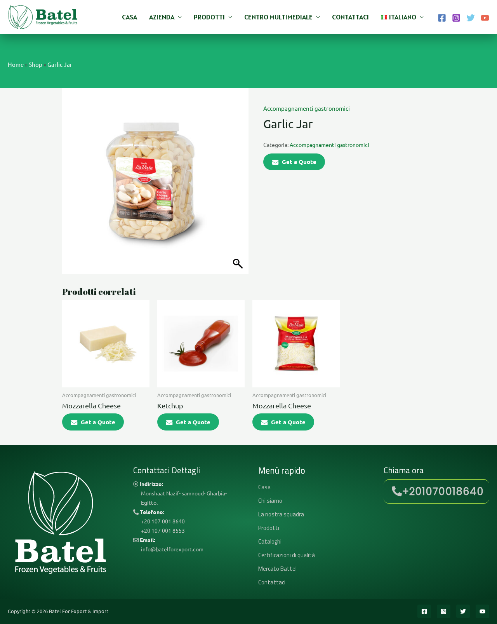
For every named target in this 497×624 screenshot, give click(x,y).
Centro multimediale (278, 16)
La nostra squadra (281, 514)
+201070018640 (443, 492)
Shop (35, 64)
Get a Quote (299, 162)
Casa (129, 16)
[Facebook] (442, 18)
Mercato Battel (277, 568)
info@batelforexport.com (172, 549)
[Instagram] (456, 18)
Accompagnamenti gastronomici (306, 108)
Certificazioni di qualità (286, 555)
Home (16, 64)
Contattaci (350, 16)
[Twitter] (470, 18)
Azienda (161, 16)
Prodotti (209, 16)
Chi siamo (270, 500)
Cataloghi (270, 541)
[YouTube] (485, 18)
